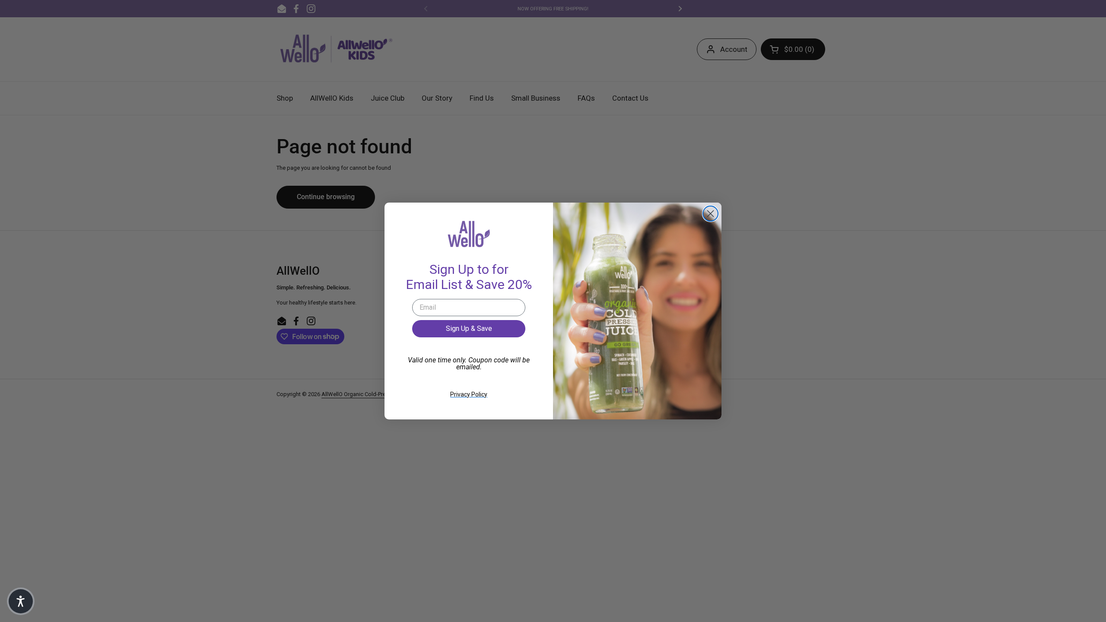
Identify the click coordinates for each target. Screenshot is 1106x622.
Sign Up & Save (469, 328)
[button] (21, 601)
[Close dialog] (710, 213)
